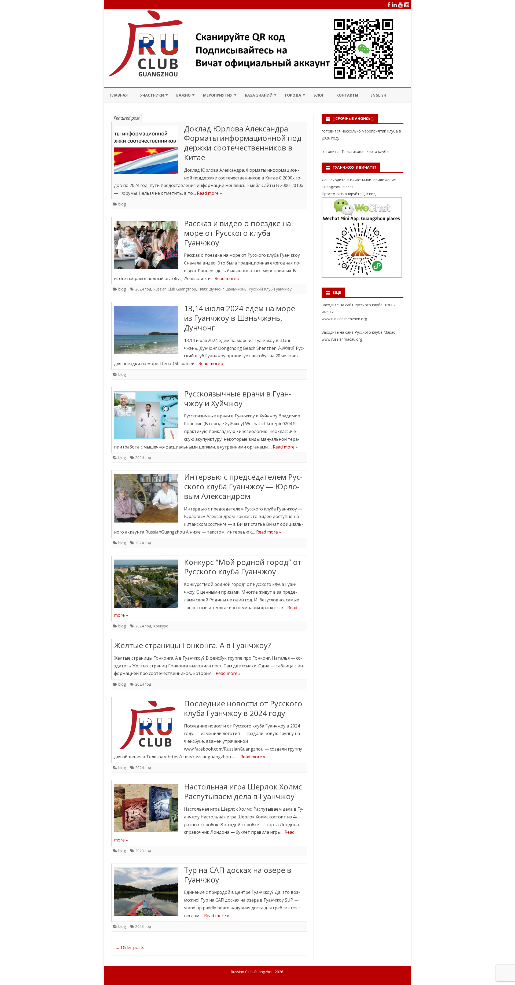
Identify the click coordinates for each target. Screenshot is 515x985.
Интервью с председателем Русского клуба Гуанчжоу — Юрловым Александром (243, 486)
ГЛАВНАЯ (119, 95)
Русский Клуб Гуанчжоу (270, 289)
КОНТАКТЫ (347, 95)
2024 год (143, 289)
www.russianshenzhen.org (344, 318)
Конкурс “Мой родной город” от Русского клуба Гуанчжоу (242, 567)
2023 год (143, 850)
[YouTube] (400, 4)
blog (122, 204)
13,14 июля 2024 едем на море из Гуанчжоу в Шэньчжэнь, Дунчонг (239, 318)
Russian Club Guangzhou (174, 289)
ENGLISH (378, 95)
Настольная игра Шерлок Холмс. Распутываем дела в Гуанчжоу (244, 791)
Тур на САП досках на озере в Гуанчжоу (237, 875)
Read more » (209, 193)
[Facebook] (389, 4)
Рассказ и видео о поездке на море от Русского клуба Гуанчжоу (237, 233)
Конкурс (160, 626)
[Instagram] (406, 4)
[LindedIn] (394, 4)
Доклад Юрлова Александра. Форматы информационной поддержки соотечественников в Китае (244, 142)
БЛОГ (319, 95)
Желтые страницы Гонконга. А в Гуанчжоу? (192, 645)
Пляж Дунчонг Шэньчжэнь (222, 289)
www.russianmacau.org (342, 339)
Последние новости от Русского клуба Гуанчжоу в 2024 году (243, 708)
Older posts (130, 947)
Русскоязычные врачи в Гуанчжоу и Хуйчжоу (237, 398)
